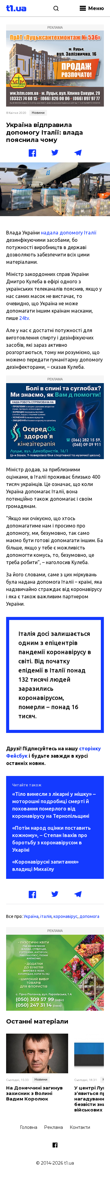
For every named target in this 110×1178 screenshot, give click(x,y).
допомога (89, 916)
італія (46, 916)
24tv (24, 318)
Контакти (80, 1127)
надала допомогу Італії (68, 232)
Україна (31, 916)
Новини (38, 112)
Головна (28, 1127)
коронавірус (65, 916)
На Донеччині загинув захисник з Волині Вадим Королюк (34, 1093)
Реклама (53, 1127)
